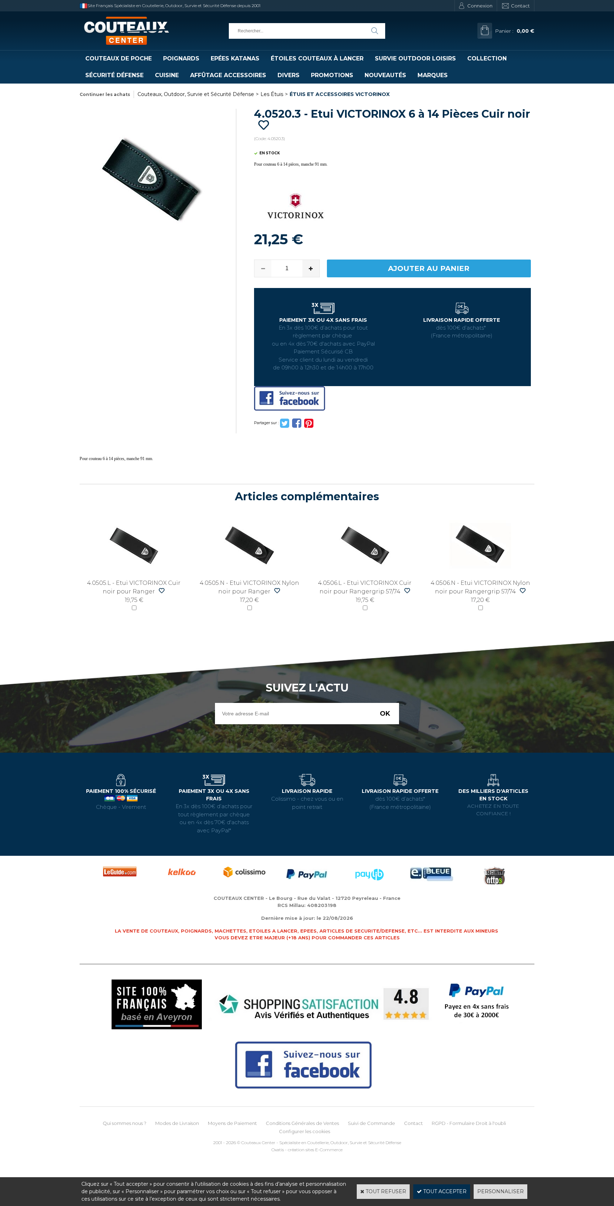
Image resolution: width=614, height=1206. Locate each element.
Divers (289, 75)
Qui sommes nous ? (124, 1123)
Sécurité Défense (114, 75)
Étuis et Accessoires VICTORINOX (340, 94)
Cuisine (167, 75)
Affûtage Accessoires (228, 75)
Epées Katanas (235, 58)
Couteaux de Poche (118, 58)
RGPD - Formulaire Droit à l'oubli (469, 1123)
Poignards (181, 58)
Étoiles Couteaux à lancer (317, 58)
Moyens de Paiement (232, 1123)
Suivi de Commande (371, 1123)
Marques (433, 75)
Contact (520, 6)
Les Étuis (271, 94)
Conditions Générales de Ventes (302, 1123)
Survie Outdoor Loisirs (415, 58)
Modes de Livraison (177, 1123)
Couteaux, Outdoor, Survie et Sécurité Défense (196, 94)
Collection (487, 58)
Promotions (332, 75)
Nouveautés (385, 75)
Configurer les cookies (304, 1131)
